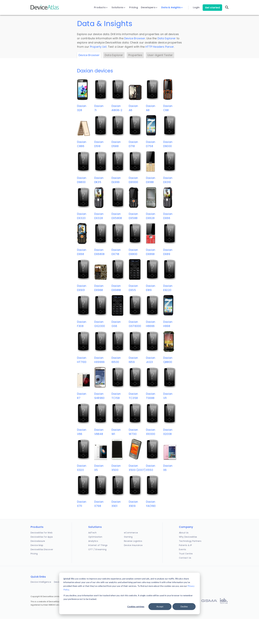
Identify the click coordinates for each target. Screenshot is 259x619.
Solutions (118, 7)
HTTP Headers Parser (159, 47)
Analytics (93, 541)
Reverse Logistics (133, 541)
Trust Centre (186, 553)
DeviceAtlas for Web (41, 532)
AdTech (92, 532)
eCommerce (131, 532)
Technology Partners (190, 541)
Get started (212, 7)
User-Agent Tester (160, 55)
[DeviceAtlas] (45, 9)
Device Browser (134, 38)
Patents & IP (185, 545)
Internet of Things (98, 545)
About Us (184, 532)
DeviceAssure (38, 541)
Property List (98, 47)
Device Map (37, 545)
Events (182, 549)
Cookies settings (135, 606)
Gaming (128, 536)
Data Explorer (167, 38)
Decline (184, 606)
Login (196, 7)
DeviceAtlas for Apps (42, 536)
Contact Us (185, 557)
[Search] (226, 9)
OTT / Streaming (97, 549)
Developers (148, 7)
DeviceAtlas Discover (42, 549)
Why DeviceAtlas (188, 536)
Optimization (95, 536)
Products (100, 7)
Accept (159, 606)
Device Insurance (133, 545)
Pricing (133, 7)
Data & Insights (171, 7)
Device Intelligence (41, 581)
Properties (135, 55)
